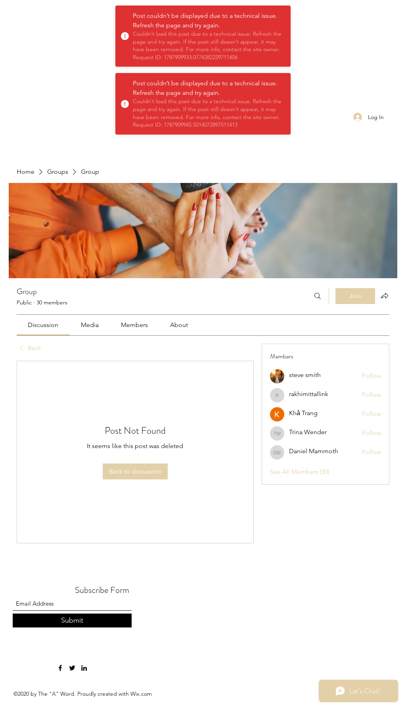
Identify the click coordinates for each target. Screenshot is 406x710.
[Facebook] (60, 668)
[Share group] (384, 295)
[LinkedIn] (84, 668)
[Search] (317, 296)
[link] (43, 325)
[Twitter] (72, 668)
